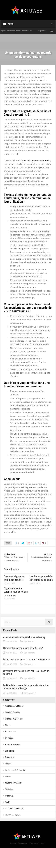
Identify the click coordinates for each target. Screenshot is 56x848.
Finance (8, 763)
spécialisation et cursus (14, 808)
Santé (7, 802)
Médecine (9, 789)
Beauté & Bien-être (12, 712)
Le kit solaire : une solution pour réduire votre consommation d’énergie (25, 687)
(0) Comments (29, 641)
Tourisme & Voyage (12, 815)
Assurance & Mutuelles (14, 706)
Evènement (9, 757)
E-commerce (10, 731)
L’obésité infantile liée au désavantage (41, 557)
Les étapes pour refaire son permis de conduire (41, 578)
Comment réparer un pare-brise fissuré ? (14, 578)
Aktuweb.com (24, 843)
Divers (7, 725)
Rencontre (9, 795)
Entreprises (9, 751)
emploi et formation (12, 744)
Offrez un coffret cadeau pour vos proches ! (14, 557)
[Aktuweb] (28, 10)
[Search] (49, 622)
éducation (9, 738)
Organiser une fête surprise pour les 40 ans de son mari (16, 592)
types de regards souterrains (36, 160)
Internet (8, 776)
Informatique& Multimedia (15, 770)
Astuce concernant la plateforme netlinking (24, 637)
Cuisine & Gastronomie (14, 718)
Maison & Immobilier (13, 783)
